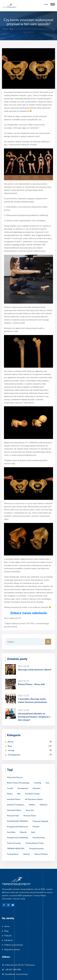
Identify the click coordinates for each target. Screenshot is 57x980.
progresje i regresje (40, 821)
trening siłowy (13, 854)
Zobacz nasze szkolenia (28, 613)
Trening (11, 750)
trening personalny (36, 848)
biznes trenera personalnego (18, 783)
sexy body (11, 832)
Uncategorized (14, 755)
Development (23, 788)
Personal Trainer (29, 816)
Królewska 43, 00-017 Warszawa (20, 965)
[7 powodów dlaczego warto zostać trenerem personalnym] (10, 698)
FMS (18, 794)
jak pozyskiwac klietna (34, 799)
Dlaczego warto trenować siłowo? (34, 669)
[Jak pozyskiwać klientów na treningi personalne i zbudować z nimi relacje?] (10, 713)
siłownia (23, 832)
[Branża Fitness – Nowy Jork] (10, 684)
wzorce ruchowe (41, 854)
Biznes (10, 741)
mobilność (43, 805)
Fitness (9, 794)
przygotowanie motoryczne (17, 826)
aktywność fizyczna (15, 777)
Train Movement (38, 837)
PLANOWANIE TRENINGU (17, 821)
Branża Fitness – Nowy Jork (31, 684)
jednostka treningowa (15, 805)
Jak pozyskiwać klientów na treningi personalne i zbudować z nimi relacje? (34, 716)
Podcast (7, 935)
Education (36, 788)
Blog (11, 29)
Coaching (37, 783)
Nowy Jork (30, 810)
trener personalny (14, 843)
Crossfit (10, 788)
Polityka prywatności (13, 945)
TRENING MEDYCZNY (15, 848)
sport (33, 832)
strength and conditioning (17, 837)
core (47, 783)
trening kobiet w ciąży (35, 843)
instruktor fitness (13, 799)
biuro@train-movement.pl (16, 974)
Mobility (32, 805)
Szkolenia (8, 940)
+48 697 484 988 (13, 969)
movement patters (14, 810)
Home (5, 29)
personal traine (13, 816)
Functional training (32, 794)
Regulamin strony (12, 949)
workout (26, 854)
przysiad (36, 826)
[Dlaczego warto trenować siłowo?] (10, 669)
